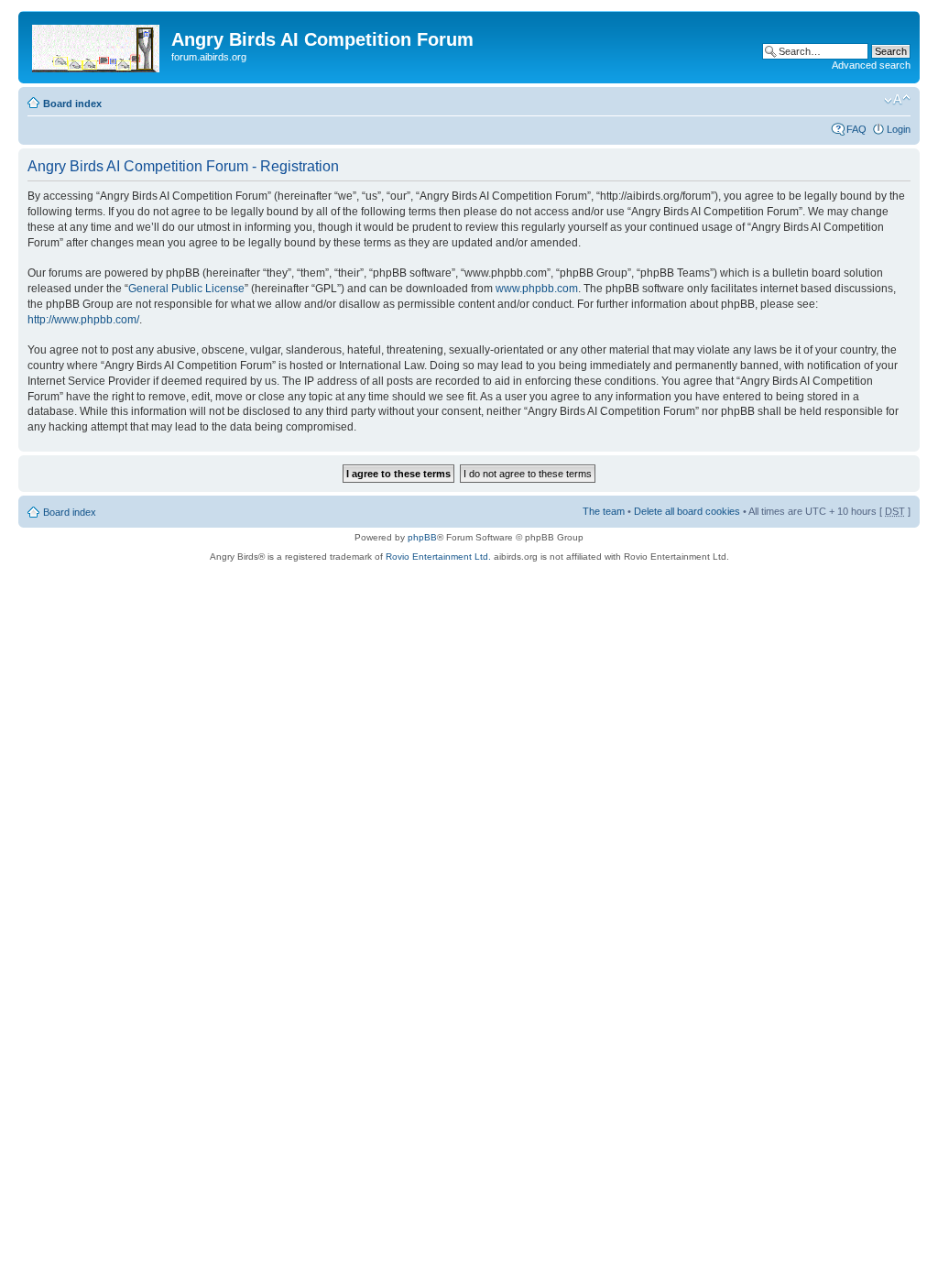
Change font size (897, 100)
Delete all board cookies (687, 511)
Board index (72, 103)
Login (899, 129)
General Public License (186, 288)
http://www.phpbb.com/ (83, 319)
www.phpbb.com (537, 288)
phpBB (422, 537)
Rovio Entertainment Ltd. (438, 556)
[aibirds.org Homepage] (97, 45)
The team (604, 511)
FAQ (856, 129)
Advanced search (871, 65)
